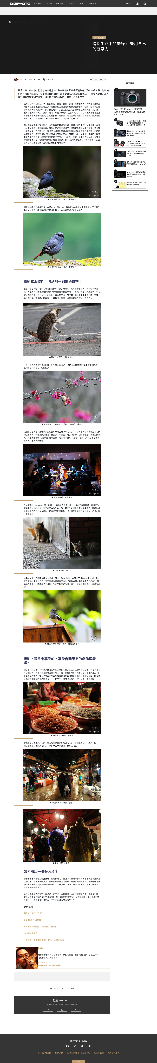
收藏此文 (49, 79)
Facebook (91, 79)
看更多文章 (43, 962)
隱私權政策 (85, 1053)
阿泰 (20, 79)
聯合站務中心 (113, 1053)
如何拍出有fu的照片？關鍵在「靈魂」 (40, 926)
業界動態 (59, 4)
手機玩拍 (81, 4)
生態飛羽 (53, 989)
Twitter (101, 79)
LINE (96, 79)
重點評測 (70, 4)
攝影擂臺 (92, 4)
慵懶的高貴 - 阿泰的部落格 (49, 965)
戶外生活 (48, 4)
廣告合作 (59, 1053)
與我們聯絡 (99, 1053)
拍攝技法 (37, 4)
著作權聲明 (72, 1053)
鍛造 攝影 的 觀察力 (32, 920)
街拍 (63, 989)
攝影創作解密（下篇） (33, 913)
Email (106, 79)
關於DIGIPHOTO (44, 1053)
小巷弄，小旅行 (30, 933)
